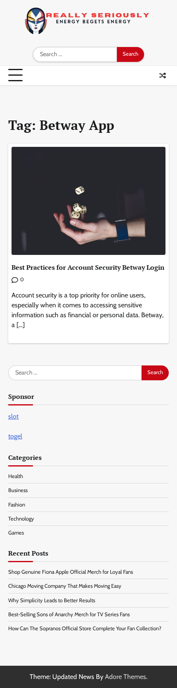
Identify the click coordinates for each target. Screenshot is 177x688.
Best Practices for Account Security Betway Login (88, 267)
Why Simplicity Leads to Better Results (51, 600)
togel (15, 436)
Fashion (16, 505)
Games (16, 533)
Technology (21, 519)
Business (18, 490)
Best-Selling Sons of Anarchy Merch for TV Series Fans (69, 614)
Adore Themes (125, 677)
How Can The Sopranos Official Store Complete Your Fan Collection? (84, 628)
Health (15, 476)
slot (13, 416)
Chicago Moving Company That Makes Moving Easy (64, 586)
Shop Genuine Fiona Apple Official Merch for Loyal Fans (70, 572)
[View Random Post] (162, 75)
